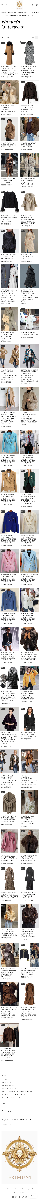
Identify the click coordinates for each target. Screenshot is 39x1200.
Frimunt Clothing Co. (16, 1189)
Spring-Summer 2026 (26, 12)
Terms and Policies (19, 1193)
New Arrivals (12, 12)
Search (5, 1080)
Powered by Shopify (28, 1189)
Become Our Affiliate (11, 1098)
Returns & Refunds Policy (13, 1095)
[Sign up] (35, 1124)
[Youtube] (19, 1197)
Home (3, 12)
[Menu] (2, 5)
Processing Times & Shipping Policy (17, 1092)
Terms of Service (9, 1089)
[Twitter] (26, 1197)
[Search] (6, 5)
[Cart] (37, 5)
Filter (6, 37)
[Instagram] (16, 1197)
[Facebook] (13, 1197)
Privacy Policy (8, 1086)
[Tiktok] (23, 1197)
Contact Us (6, 1083)
